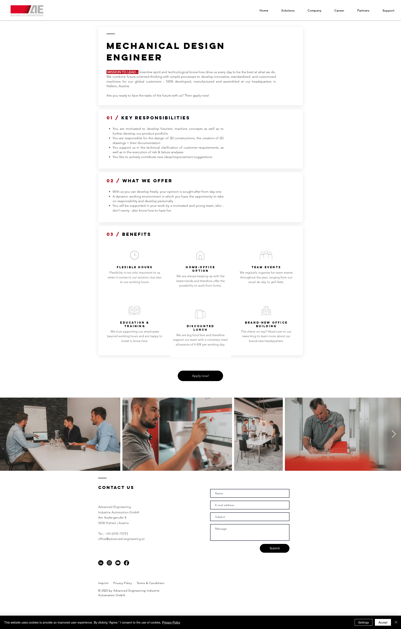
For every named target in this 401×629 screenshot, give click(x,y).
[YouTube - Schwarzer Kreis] (118, 562)
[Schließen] (395, 622)
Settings (363, 622)
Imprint (103, 583)
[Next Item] (393, 434)
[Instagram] (109, 562)
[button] (314, 10)
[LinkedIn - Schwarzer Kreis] (100, 562)
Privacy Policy (122, 583)
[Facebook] (126, 562)
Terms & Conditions (150, 583)
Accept (382, 622)
